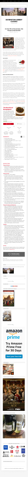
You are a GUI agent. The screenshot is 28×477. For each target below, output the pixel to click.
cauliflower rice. (12, 249)
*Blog (6, 259)
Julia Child (12, 260)
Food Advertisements (9, 281)
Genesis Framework (16, 468)
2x (22, 136)
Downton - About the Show (10, 259)
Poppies (14, 260)
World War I (21, 260)
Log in (23, 468)
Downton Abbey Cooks (14, 21)
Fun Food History (21, 259)
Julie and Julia (12, 101)
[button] (3, 121)
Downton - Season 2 (16, 259)
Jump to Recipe (6, 35)
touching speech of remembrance (12, 55)
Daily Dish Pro (11, 468)
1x (21, 136)
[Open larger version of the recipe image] (20, 111)
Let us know (13, 254)
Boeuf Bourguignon (8, 260)
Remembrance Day (17, 260)
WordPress (20, 468)
